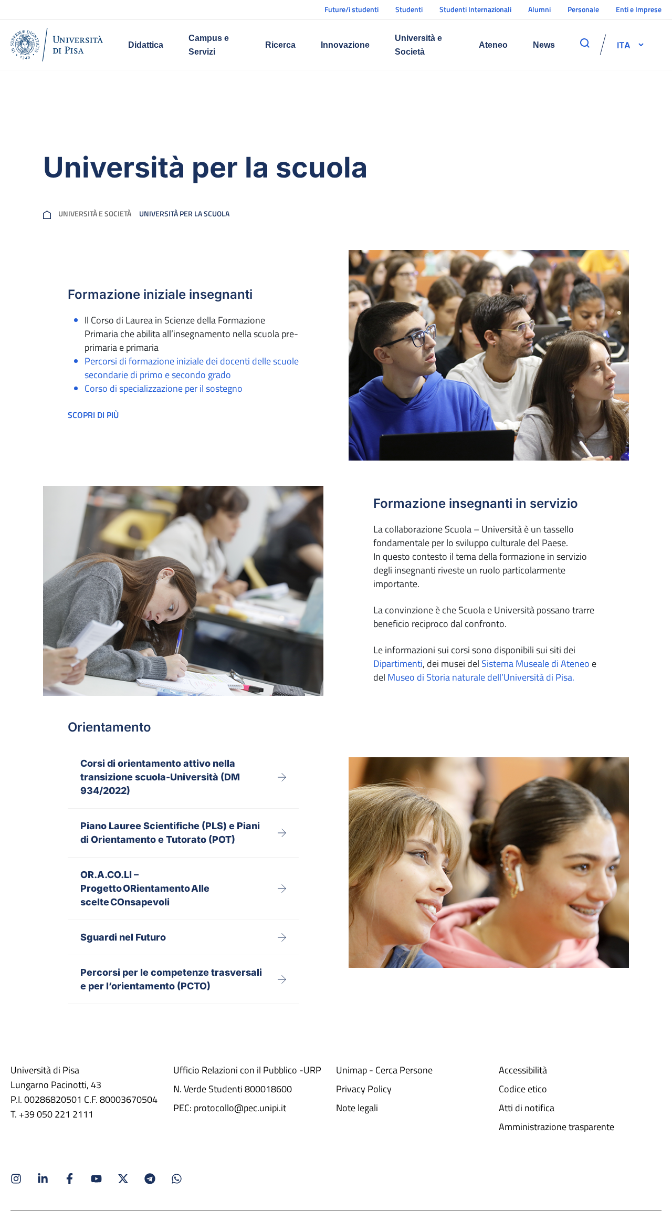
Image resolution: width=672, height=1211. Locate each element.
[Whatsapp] (176, 1178)
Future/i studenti (351, 9)
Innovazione (345, 44)
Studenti (409, 9)
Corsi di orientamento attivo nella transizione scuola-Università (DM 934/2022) (160, 777)
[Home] (56, 44)
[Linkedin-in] (42, 1178)
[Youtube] (96, 1178)
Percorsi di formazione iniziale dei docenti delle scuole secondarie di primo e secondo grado (192, 368)
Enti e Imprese (639, 9)
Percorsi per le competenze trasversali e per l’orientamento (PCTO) (171, 979)
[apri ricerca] (585, 43)
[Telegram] (149, 1178)
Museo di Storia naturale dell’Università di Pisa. (480, 677)
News (544, 44)
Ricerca (280, 44)
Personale (583, 9)
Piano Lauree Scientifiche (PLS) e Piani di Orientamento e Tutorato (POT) (170, 832)
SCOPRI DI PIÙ (93, 415)
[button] (623, 45)
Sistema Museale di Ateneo (535, 663)
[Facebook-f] (69, 1178)
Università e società (94, 213)
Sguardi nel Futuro (123, 937)
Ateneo (493, 44)
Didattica (145, 44)
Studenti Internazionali (475, 9)
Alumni (539, 9)
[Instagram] (16, 1178)
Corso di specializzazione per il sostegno (164, 388)
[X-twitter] (123, 1178)
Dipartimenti (398, 663)
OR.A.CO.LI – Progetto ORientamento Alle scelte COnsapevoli (144, 888)
